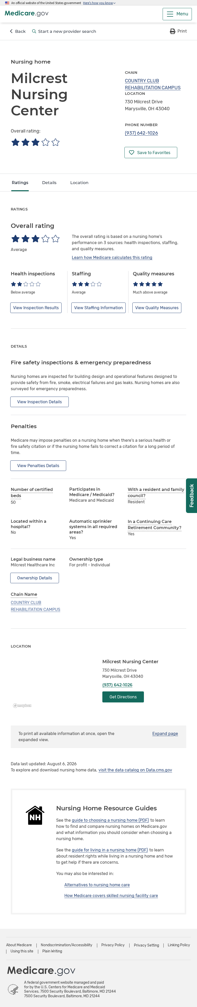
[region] (53, 684)
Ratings (20, 182)
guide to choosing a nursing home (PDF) (110, 820)
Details (49, 182)
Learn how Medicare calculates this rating (112, 257)
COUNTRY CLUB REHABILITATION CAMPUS (153, 84)
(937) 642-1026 (141, 133)
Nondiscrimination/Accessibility (66, 945)
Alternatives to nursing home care (97, 884)
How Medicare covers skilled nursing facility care (111, 895)
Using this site (22, 951)
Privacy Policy (113, 945)
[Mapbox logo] (23, 706)
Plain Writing (52, 951)
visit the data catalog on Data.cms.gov (135, 770)
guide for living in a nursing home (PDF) (110, 850)
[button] (178, 31)
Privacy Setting (146, 945)
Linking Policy (179, 945)
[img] (35, 142)
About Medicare (19, 945)
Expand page (165, 733)
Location (79, 182)
